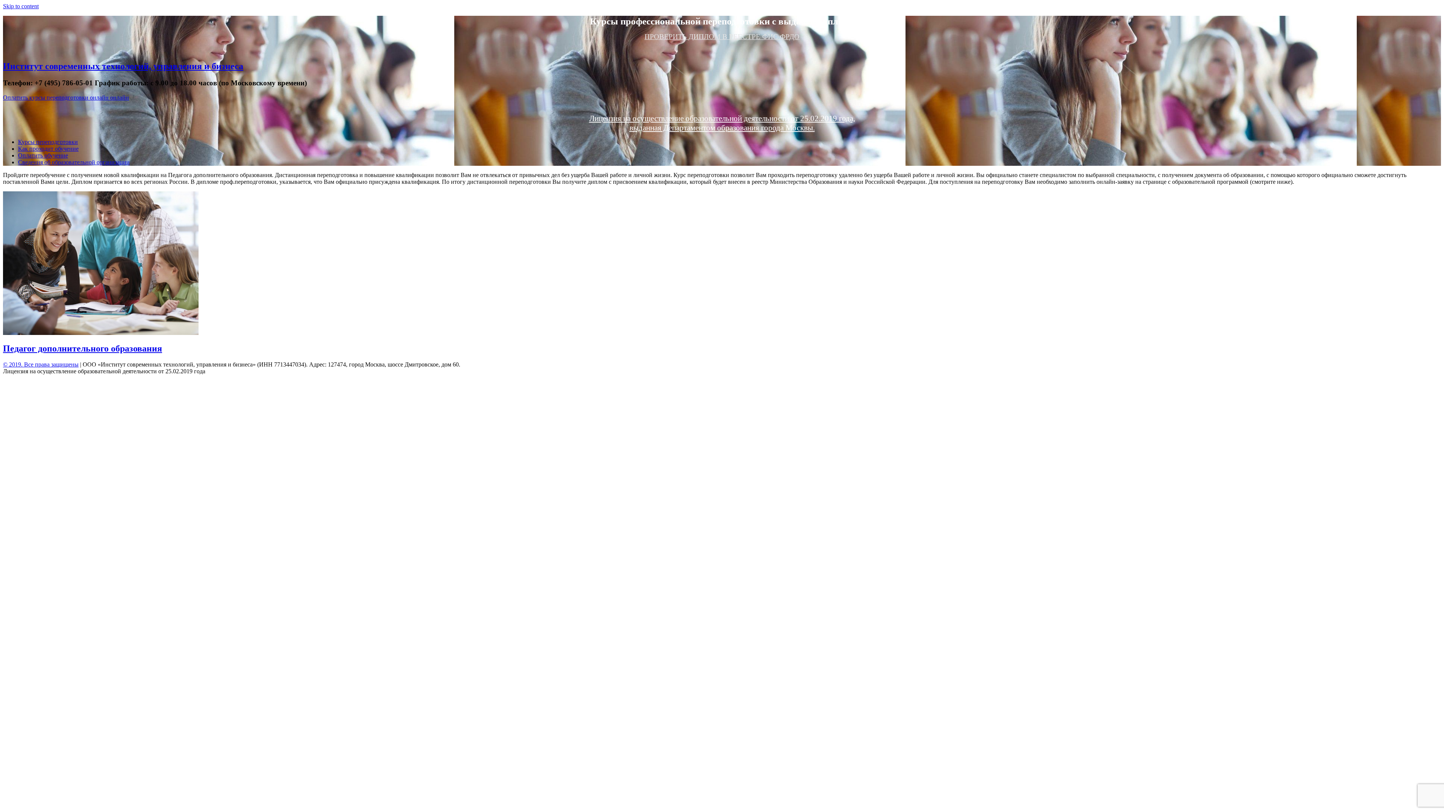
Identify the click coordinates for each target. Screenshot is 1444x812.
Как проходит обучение (48, 148)
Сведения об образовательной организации (74, 162)
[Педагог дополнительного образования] (101, 333)
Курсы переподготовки (48, 142)
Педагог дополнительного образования (82, 348)
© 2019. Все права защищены (41, 364)
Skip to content (21, 6)
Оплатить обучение (43, 155)
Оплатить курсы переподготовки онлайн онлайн (66, 97)
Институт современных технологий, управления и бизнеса (123, 66)
